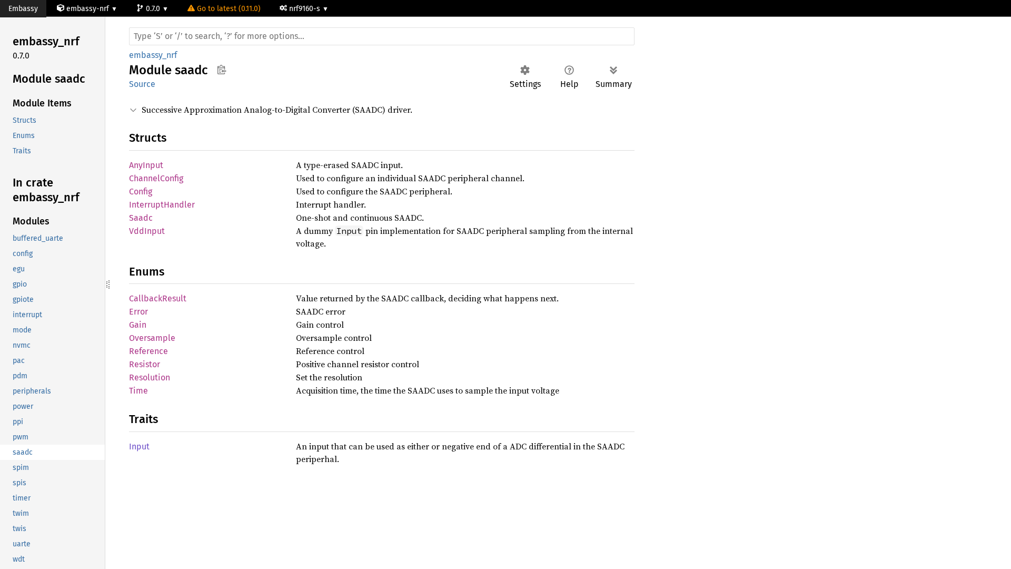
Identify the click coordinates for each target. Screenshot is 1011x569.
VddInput (147, 231)
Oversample (152, 338)
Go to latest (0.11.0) (229, 8)
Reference (148, 351)
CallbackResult (157, 298)
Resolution (149, 377)
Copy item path (221, 70)
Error (138, 312)
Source (142, 84)
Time (138, 391)
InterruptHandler (162, 205)
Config (140, 192)
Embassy (23, 8)
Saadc (141, 218)
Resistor (144, 364)
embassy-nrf (87, 8)
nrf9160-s (305, 8)
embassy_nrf (153, 55)
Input (139, 447)
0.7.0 (154, 8)
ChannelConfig (156, 178)
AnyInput (146, 165)
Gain (137, 325)
